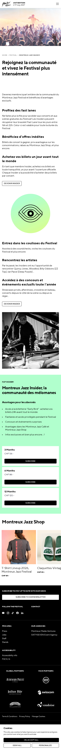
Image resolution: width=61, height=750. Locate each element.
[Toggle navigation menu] (57, 4)
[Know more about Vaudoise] (46, 704)
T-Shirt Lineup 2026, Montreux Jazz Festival (17, 570)
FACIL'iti (6, 659)
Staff (4, 639)
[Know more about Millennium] (15, 704)
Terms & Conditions (9, 716)
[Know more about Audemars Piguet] (15, 680)
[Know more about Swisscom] (46, 692)
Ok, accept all (31, 740)
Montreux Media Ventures (43, 631)
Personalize (45, 745)
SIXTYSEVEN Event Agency (44, 635)
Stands (5, 642)
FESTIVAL (13, 55)
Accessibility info (9, 655)
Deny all (17, 745)
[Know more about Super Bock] (46, 680)
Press (4, 631)
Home (4, 55)
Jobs (4, 635)
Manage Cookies (38, 716)
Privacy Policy (24, 716)
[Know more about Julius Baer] (15, 692)
